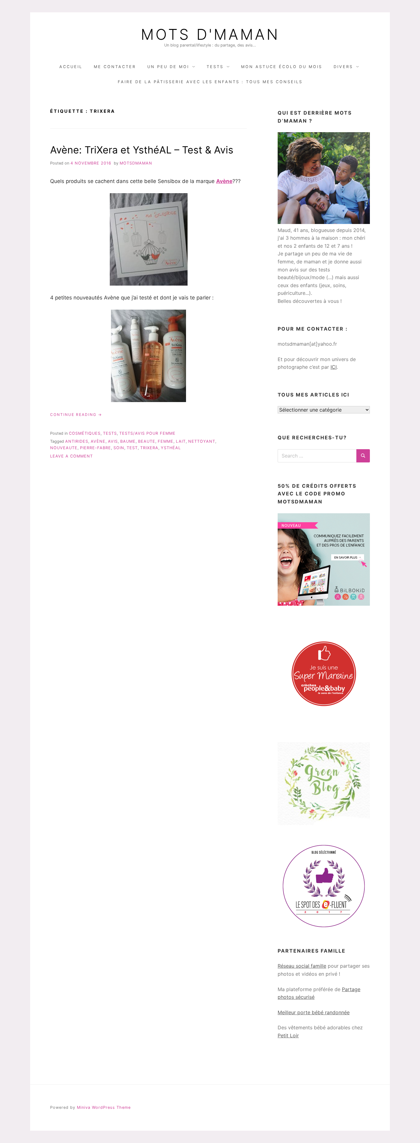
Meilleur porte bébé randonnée (314, 1012)
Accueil (70, 66)
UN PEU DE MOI (168, 66)
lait (181, 441)
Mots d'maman (210, 34)
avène (98, 441)
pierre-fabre (95, 447)
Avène (224, 181)
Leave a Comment (71, 456)
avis (113, 441)
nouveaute (63, 447)
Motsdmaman (136, 163)
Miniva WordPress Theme (104, 1107)
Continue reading (76, 414)
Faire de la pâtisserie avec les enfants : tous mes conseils (210, 81)
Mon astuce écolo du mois (281, 66)
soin (118, 447)
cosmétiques (85, 433)
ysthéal (171, 447)
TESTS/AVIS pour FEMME (147, 433)
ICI (334, 367)
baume (128, 441)
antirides (76, 441)
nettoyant (201, 441)
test (132, 447)
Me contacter (115, 66)
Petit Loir (288, 1035)
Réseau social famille (302, 966)
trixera (149, 447)
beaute (146, 441)
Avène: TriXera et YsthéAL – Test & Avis (141, 150)
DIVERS (343, 66)
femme (165, 441)
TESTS (215, 66)
